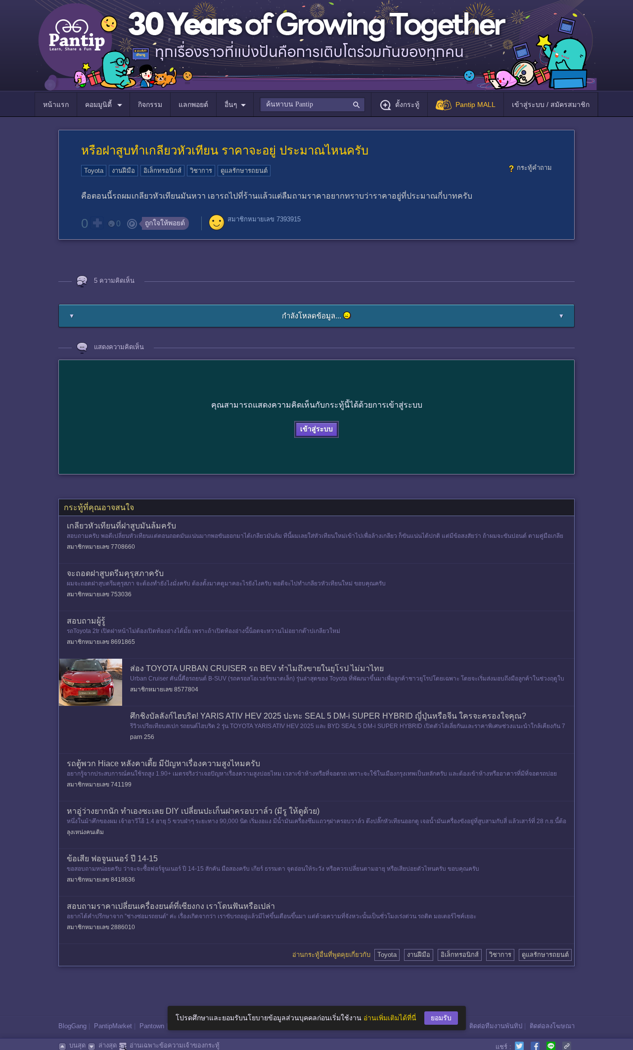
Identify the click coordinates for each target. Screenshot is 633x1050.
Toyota (93, 170)
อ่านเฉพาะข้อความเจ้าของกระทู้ (175, 1045)
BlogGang (72, 1026)
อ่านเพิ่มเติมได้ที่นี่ (389, 1018)
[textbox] (312, 104)
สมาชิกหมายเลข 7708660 (101, 546)
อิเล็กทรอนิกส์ (162, 170)
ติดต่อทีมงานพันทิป (495, 1026)
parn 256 (142, 737)
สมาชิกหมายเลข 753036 (99, 594)
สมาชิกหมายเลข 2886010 (101, 927)
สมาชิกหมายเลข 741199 (99, 784)
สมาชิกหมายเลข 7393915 (264, 219)
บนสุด (77, 1045)
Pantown (151, 1026)
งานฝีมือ (123, 170)
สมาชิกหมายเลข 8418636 (101, 879)
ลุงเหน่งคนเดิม (85, 832)
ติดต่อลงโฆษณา (552, 1026)
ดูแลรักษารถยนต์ (244, 170)
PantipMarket (113, 1026)
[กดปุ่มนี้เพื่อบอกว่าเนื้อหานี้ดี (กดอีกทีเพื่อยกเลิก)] (97, 222)
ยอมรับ (441, 1018)
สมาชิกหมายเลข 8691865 (101, 641)
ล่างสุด (107, 1045)
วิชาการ (201, 170)
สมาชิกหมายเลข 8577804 (164, 689)
